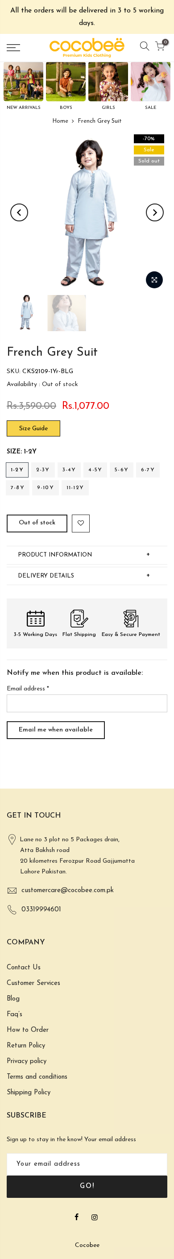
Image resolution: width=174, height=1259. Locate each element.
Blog (13, 999)
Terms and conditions (37, 1077)
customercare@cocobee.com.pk (67, 890)
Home (60, 121)
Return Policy (26, 1046)
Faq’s (14, 1014)
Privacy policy (26, 1061)
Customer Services (33, 983)
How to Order (28, 1030)
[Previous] (19, 212)
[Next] (155, 212)
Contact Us (24, 967)
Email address (28, 689)
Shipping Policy (28, 1092)
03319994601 (41, 909)
